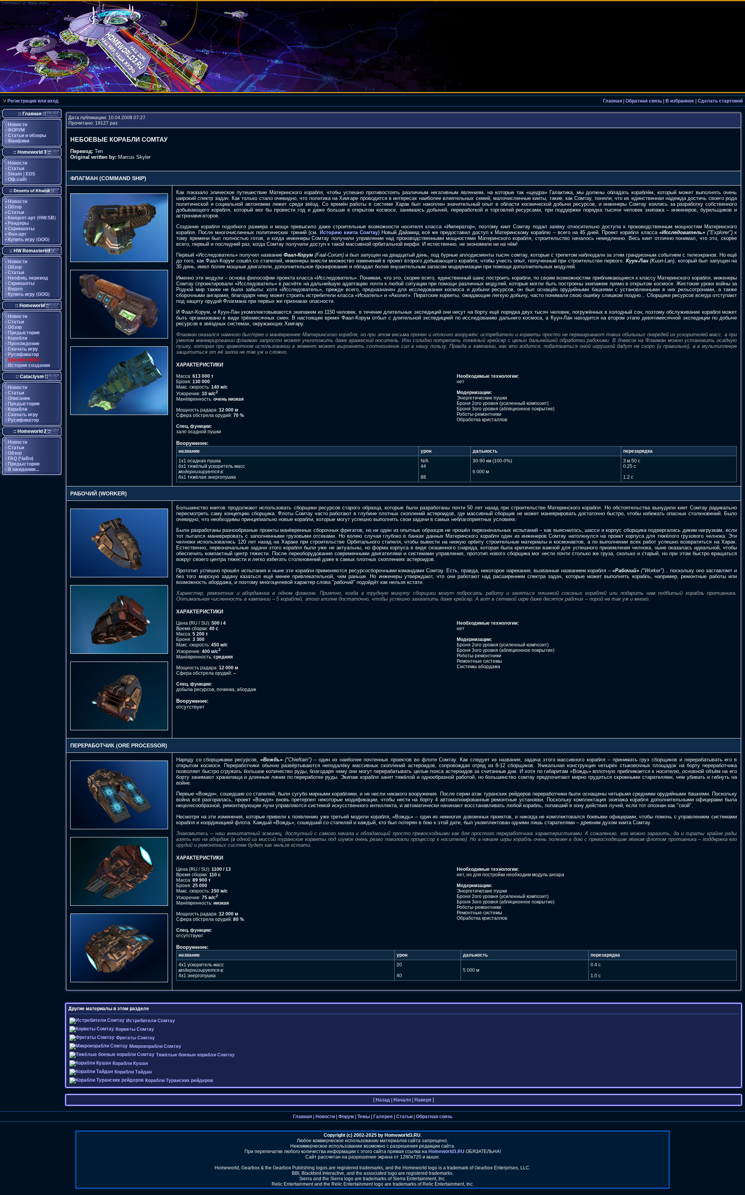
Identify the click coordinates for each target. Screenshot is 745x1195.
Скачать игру (23, 349)
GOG (43, 239)
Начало (402, 1100)
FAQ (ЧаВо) (20, 458)
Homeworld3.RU (446, 1151)
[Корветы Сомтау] (91, 1029)
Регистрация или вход (33, 101)
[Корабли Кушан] (90, 1063)
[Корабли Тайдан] (91, 1071)
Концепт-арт (22, 218)
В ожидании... (23, 469)
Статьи (16, 168)
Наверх (422, 1100)
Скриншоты (21, 228)
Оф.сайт (17, 179)
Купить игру (21, 239)
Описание (19, 398)
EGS (30, 174)
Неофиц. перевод (28, 278)
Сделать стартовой (720, 101)
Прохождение (24, 343)
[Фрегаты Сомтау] (91, 1037)
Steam (15, 174)
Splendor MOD (24, 360)
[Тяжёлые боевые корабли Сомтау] (111, 1054)
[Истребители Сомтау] (97, 1020)
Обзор (15, 207)
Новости (17, 124)
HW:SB (46, 218)
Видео (15, 289)
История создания (29, 365)
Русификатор (23, 354)
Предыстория (24, 332)
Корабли (17, 338)
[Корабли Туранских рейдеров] (106, 1080)
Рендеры (18, 223)
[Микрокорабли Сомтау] (98, 1046)
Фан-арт (17, 234)
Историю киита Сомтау (349, 232)
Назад (383, 1100)
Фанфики (18, 141)
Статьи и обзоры (27, 135)
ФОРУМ (16, 130)
